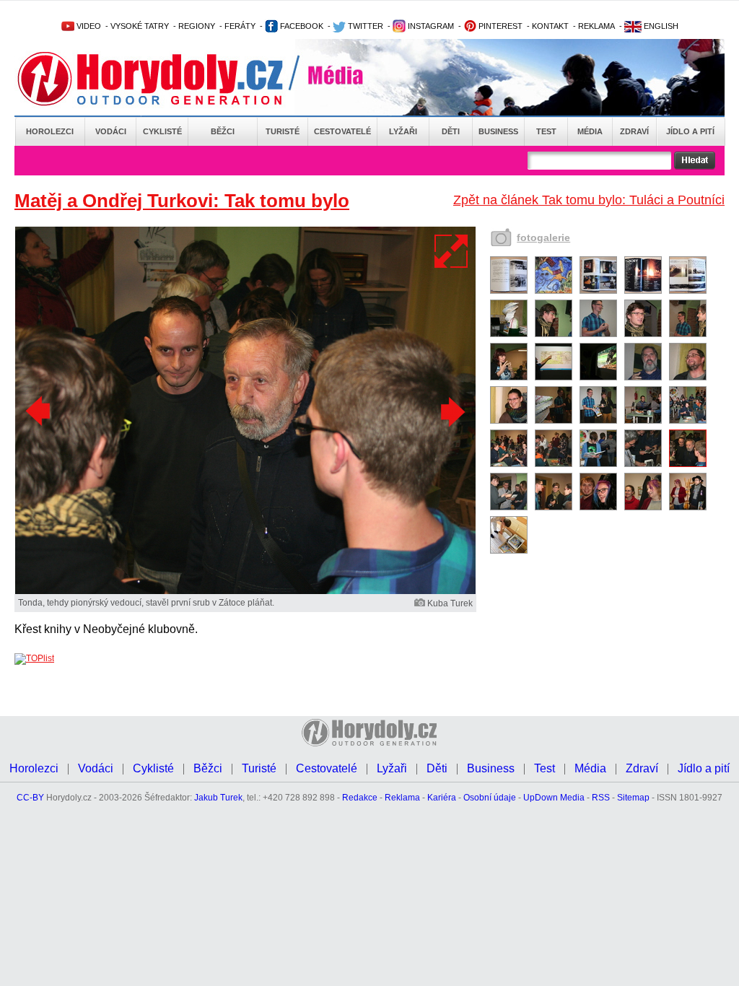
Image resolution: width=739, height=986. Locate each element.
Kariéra (441, 798)
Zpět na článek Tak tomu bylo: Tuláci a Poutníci (589, 200)
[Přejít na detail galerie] (245, 591)
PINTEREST (499, 26)
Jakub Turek (218, 798)
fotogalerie (543, 237)
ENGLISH (660, 26)
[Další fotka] (451, 411)
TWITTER (364, 26)
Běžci (223, 131)
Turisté (282, 131)
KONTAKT (550, 26)
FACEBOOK (300, 26)
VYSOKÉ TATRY (139, 26)
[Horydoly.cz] (167, 78)
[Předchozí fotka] (40, 411)
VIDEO (87, 26)
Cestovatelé (342, 131)
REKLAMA (596, 26)
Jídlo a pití (690, 131)
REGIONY (196, 26)
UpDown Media (554, 798)
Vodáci (110, 131)
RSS (601, 798)
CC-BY (30, 798)
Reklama (402, 798)
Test (546, 131)
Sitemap (633, 798)
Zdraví (634, 131)
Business (498, 131)
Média (590, 131)
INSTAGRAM (430, 26)
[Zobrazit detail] (509, 291)
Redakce (359, 798)
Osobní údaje (489, 798)
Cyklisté (162, 131)
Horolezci (50, 131)
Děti (451, 131)
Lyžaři (403, 131)
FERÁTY (239, 26)
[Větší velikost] (451, 251)
